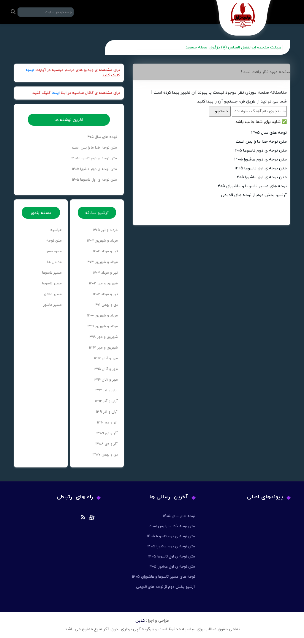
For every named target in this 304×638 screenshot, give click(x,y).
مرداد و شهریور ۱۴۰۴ (102, 240)
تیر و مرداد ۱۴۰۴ (105, 251)
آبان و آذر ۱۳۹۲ (106, 401)
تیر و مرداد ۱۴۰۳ (105, 272)
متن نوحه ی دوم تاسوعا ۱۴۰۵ (260, 150)
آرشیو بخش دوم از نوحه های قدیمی (254, 195)
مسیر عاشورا (52, 294)
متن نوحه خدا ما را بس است (261, 141)
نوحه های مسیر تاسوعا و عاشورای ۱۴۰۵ (251, 186)
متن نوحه (54, 240)
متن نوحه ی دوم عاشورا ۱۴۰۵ (260, 159)
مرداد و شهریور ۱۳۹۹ (103, 326)
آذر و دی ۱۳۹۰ (107, 422)
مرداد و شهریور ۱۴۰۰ (102, 315)
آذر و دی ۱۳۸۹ (107, 433)
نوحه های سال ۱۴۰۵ (269, 133)
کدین (140, 620)
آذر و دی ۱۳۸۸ (107, 444)
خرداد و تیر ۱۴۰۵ (105, 230)
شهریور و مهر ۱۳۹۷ (103, 347)
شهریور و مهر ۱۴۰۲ (103, 283)
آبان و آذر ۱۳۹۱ (107, 411)
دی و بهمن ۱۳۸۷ (105, 454)
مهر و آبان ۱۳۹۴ (106, 379)
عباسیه (56, 230)
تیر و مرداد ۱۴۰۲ (105, 294)
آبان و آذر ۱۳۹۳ (106, 390)
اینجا (30, 70)
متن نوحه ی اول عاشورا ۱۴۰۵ (261, 177)
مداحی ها (54, 262)
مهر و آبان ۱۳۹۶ (106, 358)
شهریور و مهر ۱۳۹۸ (103, 337)
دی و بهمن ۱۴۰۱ (106, 305)
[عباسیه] (243, 19)
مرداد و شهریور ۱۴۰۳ (102, 262)
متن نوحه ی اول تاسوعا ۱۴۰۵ (261, 168)
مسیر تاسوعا (52, 272)
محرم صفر (54, 251)
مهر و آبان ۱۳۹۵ (106, 369)
